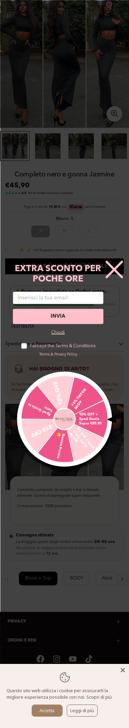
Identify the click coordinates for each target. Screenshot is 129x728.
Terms (44, 354)
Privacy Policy (65, 354)
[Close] (122, 670)
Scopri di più (99, 697)
